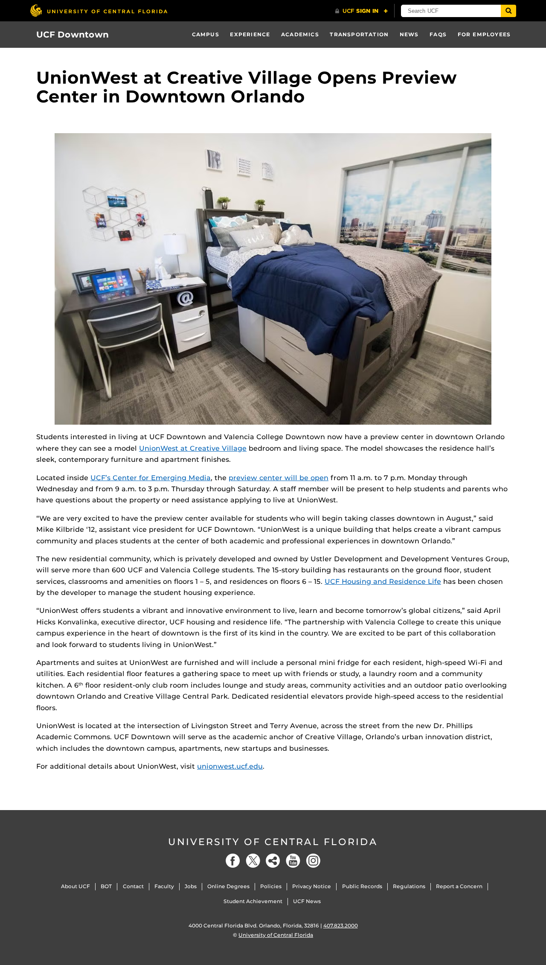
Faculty (164, 886)
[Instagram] (313, 861)
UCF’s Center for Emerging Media (150, 478)
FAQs (438, 34)
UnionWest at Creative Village (193, 448)
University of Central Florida (273, 842)
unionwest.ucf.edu (230, 766)
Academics (300, 34)
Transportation (359, 34)
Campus (205, 34)
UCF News (307, 901)
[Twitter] (253, 861)
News (409, 34)
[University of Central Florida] (98, 10)
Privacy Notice (311, 886)
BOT (106, 886)
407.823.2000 (340, 925)
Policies (271, 886)
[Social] (273, 861)
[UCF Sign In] (361, 11)
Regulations (409, 886)
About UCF (75, 886)
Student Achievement (253, 901)
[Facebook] (233, 861)
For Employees (484, 34)
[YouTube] (293, 861)
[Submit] (508, 11)
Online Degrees (228, 886)
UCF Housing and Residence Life (383, 581)
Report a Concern (459, 886)
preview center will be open (278, 478)
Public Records (362, 886)
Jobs (191, 886)
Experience (250, 34)
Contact (133, 886)
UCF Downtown (72, 34)
